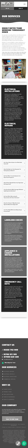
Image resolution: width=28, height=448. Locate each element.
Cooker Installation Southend (11, 441)
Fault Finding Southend (8, 437)
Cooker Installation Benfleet (11, 438)
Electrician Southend (19, 431)
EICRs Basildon (16, 434)
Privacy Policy (21, 427)
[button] (4, 68)
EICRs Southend (8, 434)
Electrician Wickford (19, 432)
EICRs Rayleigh (20, 436)
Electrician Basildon (8, 432)
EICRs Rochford (12, 436)
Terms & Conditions (8, 427)
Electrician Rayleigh (19, 433)
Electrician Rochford (8, 433)
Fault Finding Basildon (20, 437)
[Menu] (24, 4)
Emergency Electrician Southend (11, 430)
